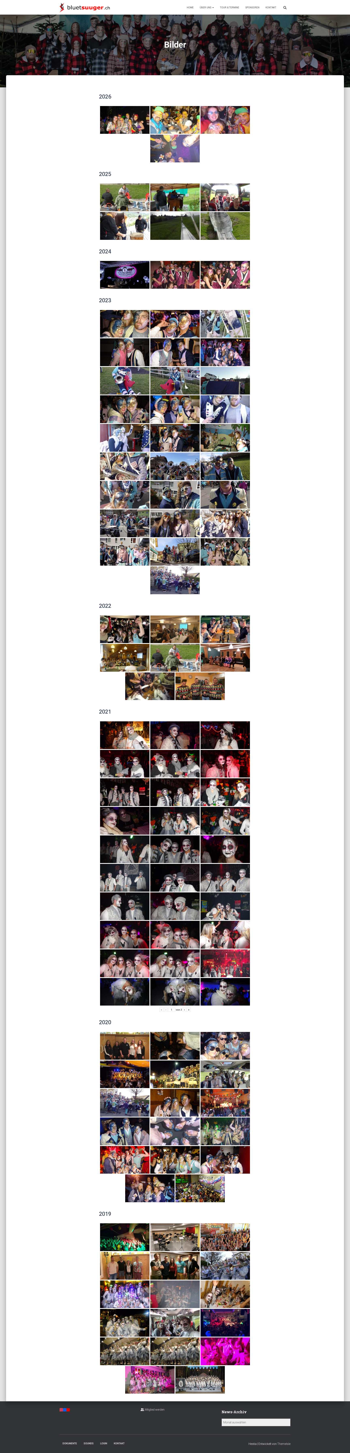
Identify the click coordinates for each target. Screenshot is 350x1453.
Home (190, 7)
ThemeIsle (283, 1443)
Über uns (206, 7)
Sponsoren (252, 7)
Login (103, 1443)
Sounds (89, 1443)
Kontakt (271, 7)
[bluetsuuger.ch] (85, 7)
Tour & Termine (229, 7)
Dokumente (70, 1443)
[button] (213, 7)
